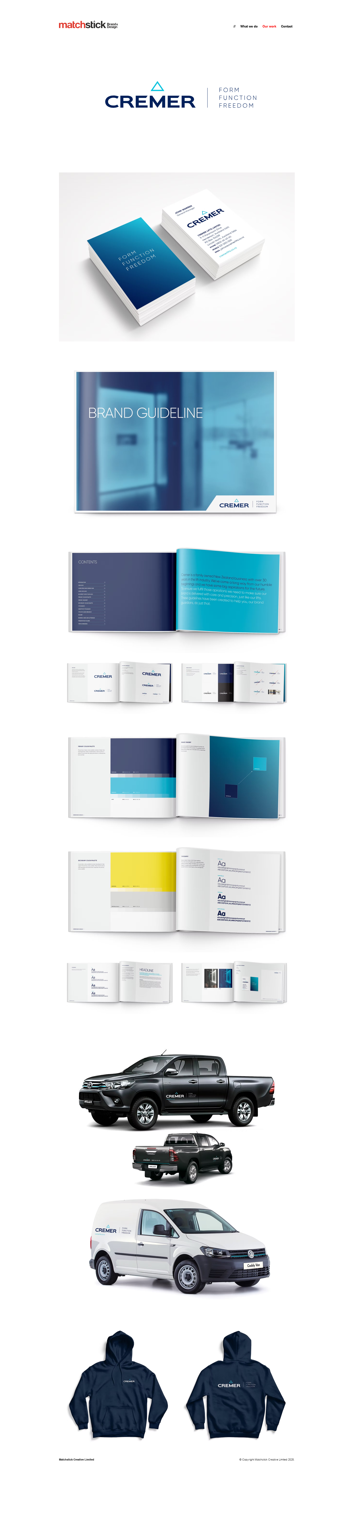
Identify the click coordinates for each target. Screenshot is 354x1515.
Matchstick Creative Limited (76, 1459)
